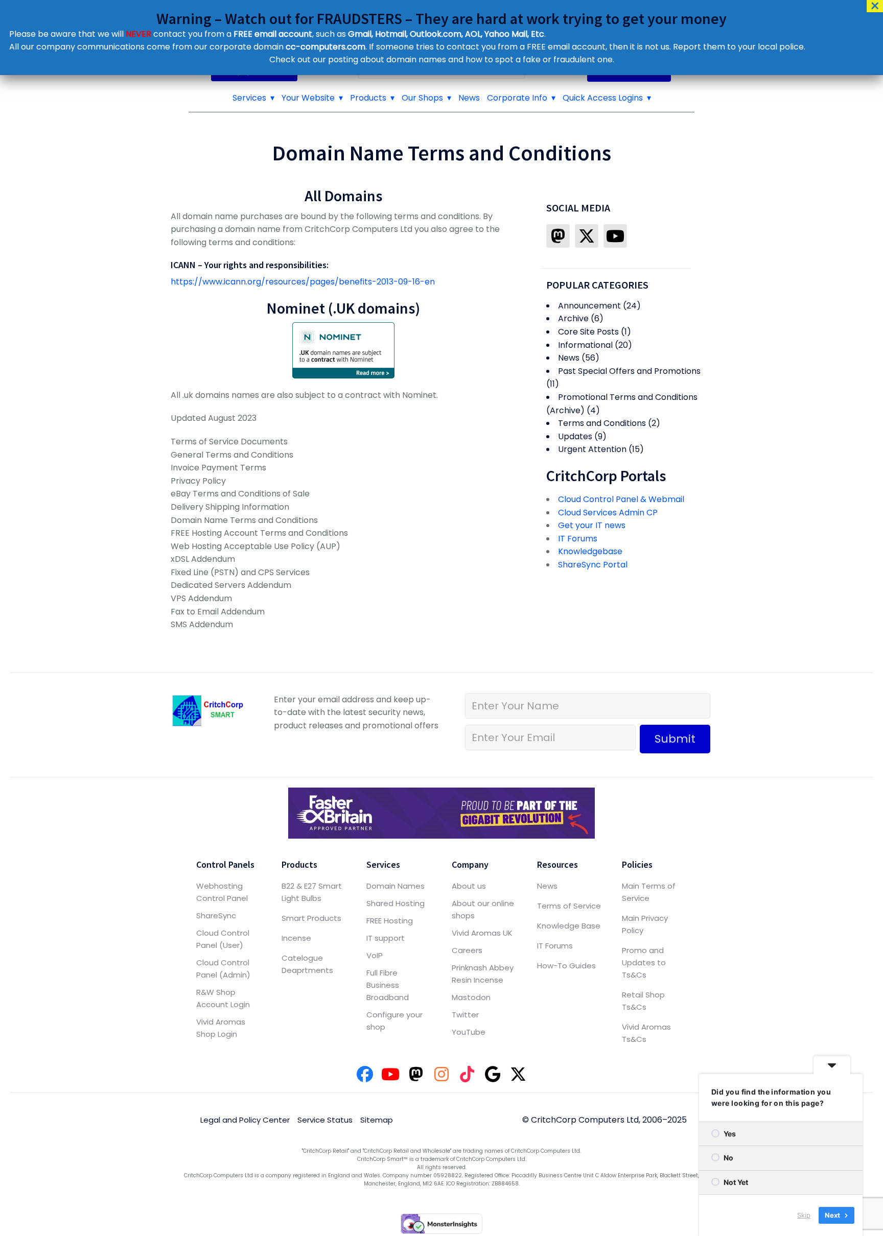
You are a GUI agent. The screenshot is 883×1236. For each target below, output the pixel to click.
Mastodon (471, 997)
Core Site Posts (588, 332)
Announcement (589, 306)
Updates (575, 436)
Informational (585, 345)
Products (368, 98)
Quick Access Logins (603, 98)
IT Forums (577, 538)
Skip (803, 1215)
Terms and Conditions (602, 423)
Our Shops (422, 98)
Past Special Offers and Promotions (629, 371)
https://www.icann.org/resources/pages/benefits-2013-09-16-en (303, 282)
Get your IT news (591, 525)
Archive (573, 318)
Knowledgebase (590, 551)
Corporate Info (517, 98)
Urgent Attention (592, 449)
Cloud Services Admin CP (608, 512)
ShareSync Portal (593, 565)
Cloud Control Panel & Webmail (621, 499)
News (469, 98)
